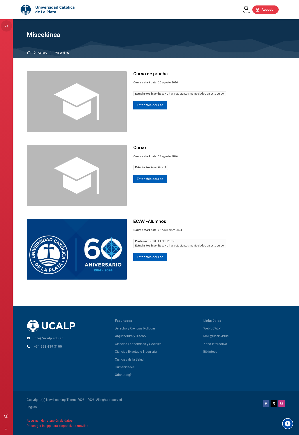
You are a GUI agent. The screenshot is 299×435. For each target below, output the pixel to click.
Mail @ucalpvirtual (216, 336)
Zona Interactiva (215, 344)
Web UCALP (212, 328)
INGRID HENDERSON (161, 241)
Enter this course (150, 105)
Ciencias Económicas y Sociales (138, 344)
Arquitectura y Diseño (130, 336)
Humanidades (125, 367)
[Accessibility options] (287, 423)
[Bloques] (6, 26)
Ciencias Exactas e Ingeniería (136, 352)
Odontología (123, 375)
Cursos (42, 52)
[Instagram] (281, 403)
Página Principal (30, 53)
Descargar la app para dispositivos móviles (57, 426)
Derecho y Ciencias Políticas (135, 328)
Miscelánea (62, 52)
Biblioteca (210, 352)
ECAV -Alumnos (149, 221)
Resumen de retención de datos (50, 421)
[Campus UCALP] (48, 9)
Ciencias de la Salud (129, 359)
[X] (274, 403)
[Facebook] (266, 403)
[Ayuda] (6, 416)
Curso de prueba (150, 73)
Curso (139, 147)
